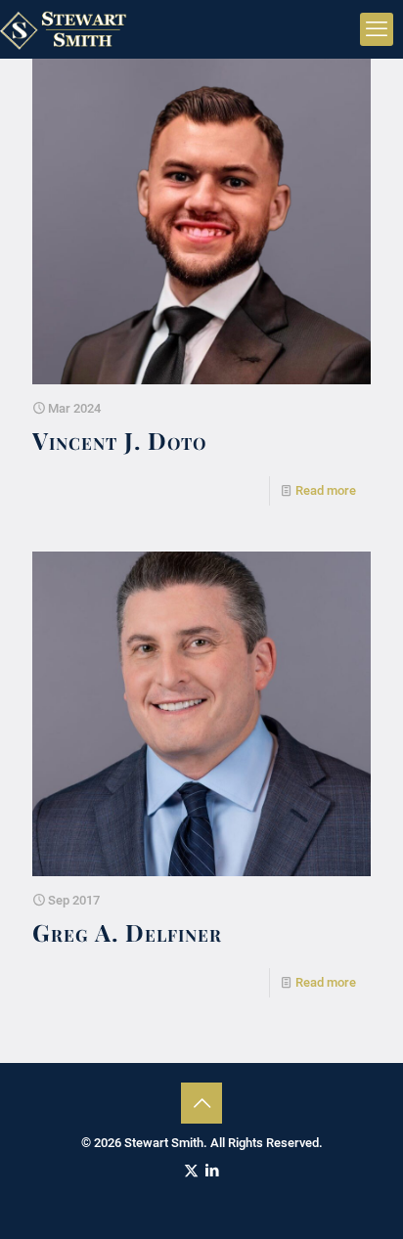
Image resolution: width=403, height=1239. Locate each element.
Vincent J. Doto (119, 440)
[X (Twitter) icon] (191, 1170)
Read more (325, 490)
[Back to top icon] (201, 1103)
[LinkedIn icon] (211, 1170)
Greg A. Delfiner (127, 932)
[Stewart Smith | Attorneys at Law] (65, 29)
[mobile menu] (376, 29)
